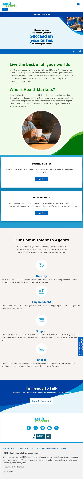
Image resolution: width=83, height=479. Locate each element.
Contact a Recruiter (41, 14)
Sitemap (62, 448)
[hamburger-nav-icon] (78, 4)
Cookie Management (47, 448)
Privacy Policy (8, 448)
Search (74, 51)
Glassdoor (56, 428)
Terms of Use (22, 448)
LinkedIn (49, 428)
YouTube (42, 428)
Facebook (29, 428)
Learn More (41, 179)
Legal (33, 448)
